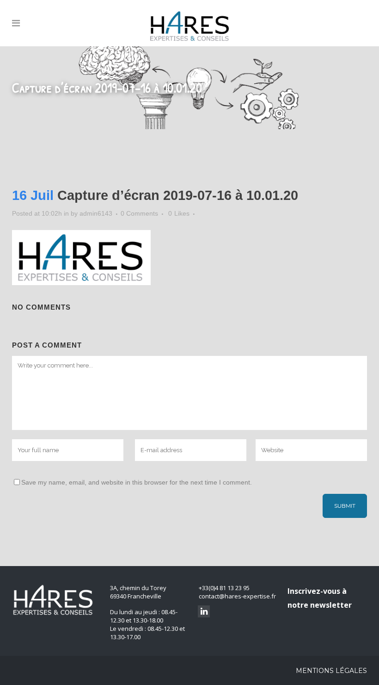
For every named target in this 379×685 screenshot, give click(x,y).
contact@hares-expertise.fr (237, 596)
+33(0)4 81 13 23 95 (224, 588)
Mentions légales (331, 670)
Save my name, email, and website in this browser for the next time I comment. (136, 482)
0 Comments (139, 213)
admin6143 (95, 213)
